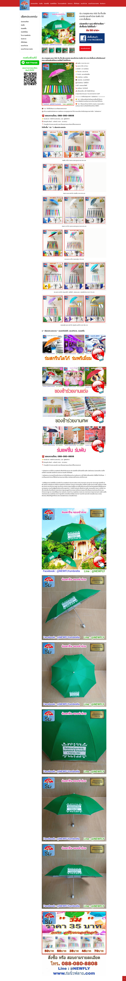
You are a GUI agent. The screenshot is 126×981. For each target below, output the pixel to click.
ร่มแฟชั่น (46, 3)
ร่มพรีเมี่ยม (53, 3)
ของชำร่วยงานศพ (93, 3)
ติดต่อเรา (102, 3)
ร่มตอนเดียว (34, 3)
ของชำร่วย (84, 3)
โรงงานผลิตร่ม (62, 3)
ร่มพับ (41, 3)
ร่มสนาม (70, 3)
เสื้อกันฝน (76, 3)
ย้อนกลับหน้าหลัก (85, 48)
